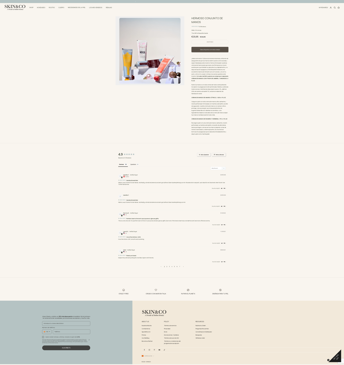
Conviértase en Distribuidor (204, 332)
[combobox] (46, 331)
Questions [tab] (133, 164)
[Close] (328, 359)
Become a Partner (147, 341)
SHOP (31, 7)
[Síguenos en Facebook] (144, 350)
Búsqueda (199, 335)
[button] (222, 188)
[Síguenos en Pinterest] (154, 350)
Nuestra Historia (146, 325)
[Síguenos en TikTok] (164, 350)
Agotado (210, 42)
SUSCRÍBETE (66, 348)
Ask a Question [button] (205, 154)
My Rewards (323, 8)
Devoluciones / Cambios (171, 335)
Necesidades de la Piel (77, 7)
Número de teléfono (48, 327)
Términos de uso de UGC (171, 338)
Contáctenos (146, 329)
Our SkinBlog (145, 338)
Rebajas (109, 8)
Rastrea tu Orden (201, 325)
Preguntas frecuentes (202, 329)
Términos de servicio (170, 325)
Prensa (144, 335)
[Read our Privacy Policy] (89, 340)
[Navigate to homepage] (154, 313)
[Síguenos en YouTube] (159, 350)
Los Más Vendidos (95, 8)
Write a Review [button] (220, 154)
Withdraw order (200, 338)
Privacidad (167, 329)
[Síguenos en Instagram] (149, 350)
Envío (165, 332)
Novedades (41, 8)
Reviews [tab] (121, 164)
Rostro (52, 8)
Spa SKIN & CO (146, 332)
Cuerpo (61, 8)
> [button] (183, 266)
